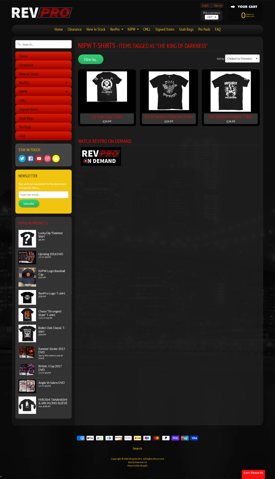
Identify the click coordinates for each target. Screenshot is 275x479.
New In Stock (96, 29)
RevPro (115, 29)
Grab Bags (186, 29)
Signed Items (164, 29)
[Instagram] (47, 158)
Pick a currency (211, 12)
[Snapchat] (56, 158)
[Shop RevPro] (42, 12)
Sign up (218, 5)
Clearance (75, 29)
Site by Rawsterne (137, 462)
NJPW (131, 29)
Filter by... (90, 59)
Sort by (220, 58)
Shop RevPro (135, 458)
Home (59, 29)
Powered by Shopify (137, 465)
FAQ (218, 29)
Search (137, 448)
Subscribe (28, 203)
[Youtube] (39, 158)
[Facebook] (30, 158)
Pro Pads (204, 29)
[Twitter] (22, 158)
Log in (205, 5)
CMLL (147, 29)
